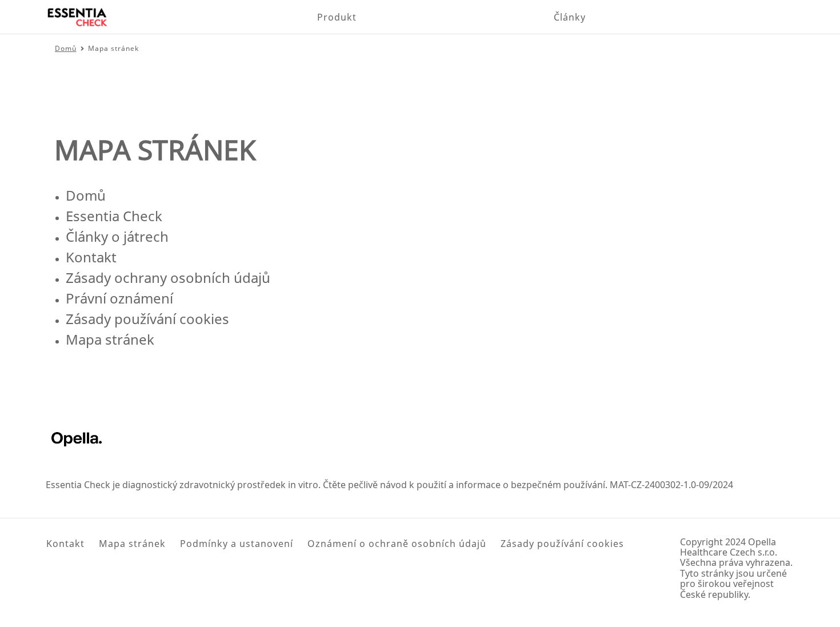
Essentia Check (114, 215)
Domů (86, 195)
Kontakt (91, 256)
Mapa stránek (110, 339)
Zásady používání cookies (147, 318)
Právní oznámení (119, 298)
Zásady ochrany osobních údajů (168, 277)
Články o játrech (117, 236)
